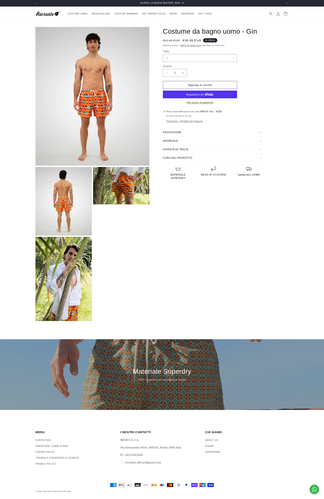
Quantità (167, 66)
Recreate (47, 491)
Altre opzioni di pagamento (200, 102)
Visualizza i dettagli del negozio (184, 121)
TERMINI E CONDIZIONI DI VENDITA (57, 457)
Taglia (166, 51)
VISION (209, 446)
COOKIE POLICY (45, 452)
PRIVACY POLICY (45, 463)
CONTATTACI (43, 440)
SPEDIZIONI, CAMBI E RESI (51, 446)
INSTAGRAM (212, 452)
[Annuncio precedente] (36, 3)
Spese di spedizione (190, 45)
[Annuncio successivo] (287, 3)
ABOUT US (211, 440)
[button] (270, 13)
